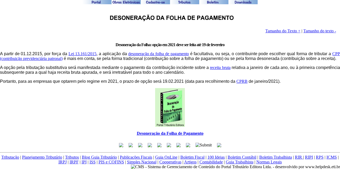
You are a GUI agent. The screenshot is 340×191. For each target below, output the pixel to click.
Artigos (190, 162)
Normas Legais (269, 162)
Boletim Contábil (242, 157)
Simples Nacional (141, 162)
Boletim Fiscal (192, 157)
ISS (93, 162)
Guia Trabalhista (239, 162)
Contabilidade (211, 162)
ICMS (331, 157)
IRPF (74, 162)
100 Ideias (216, 157)
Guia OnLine (166, 157)
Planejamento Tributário (42, 157)
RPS (320, 157)
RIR (299, 157)
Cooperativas (170, 162)
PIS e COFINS (111, 162)
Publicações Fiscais (136, 157)
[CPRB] (170, 23)
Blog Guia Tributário (99, 157)
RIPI (309, 157)
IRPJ (62, 162)
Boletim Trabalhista (275, 157)
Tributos (72, 157)
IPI (84, 162)
